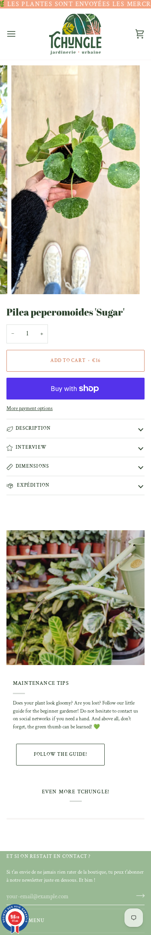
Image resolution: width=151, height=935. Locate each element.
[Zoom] (26, 279)
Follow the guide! (60, 754)
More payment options (29, 408)
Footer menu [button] (25, 921)
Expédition (33, 485)
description (33, 428)
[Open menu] (18, 33)
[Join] (138, 895)
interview (31, 447)
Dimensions (32, 466)
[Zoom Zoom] (75, 179)
